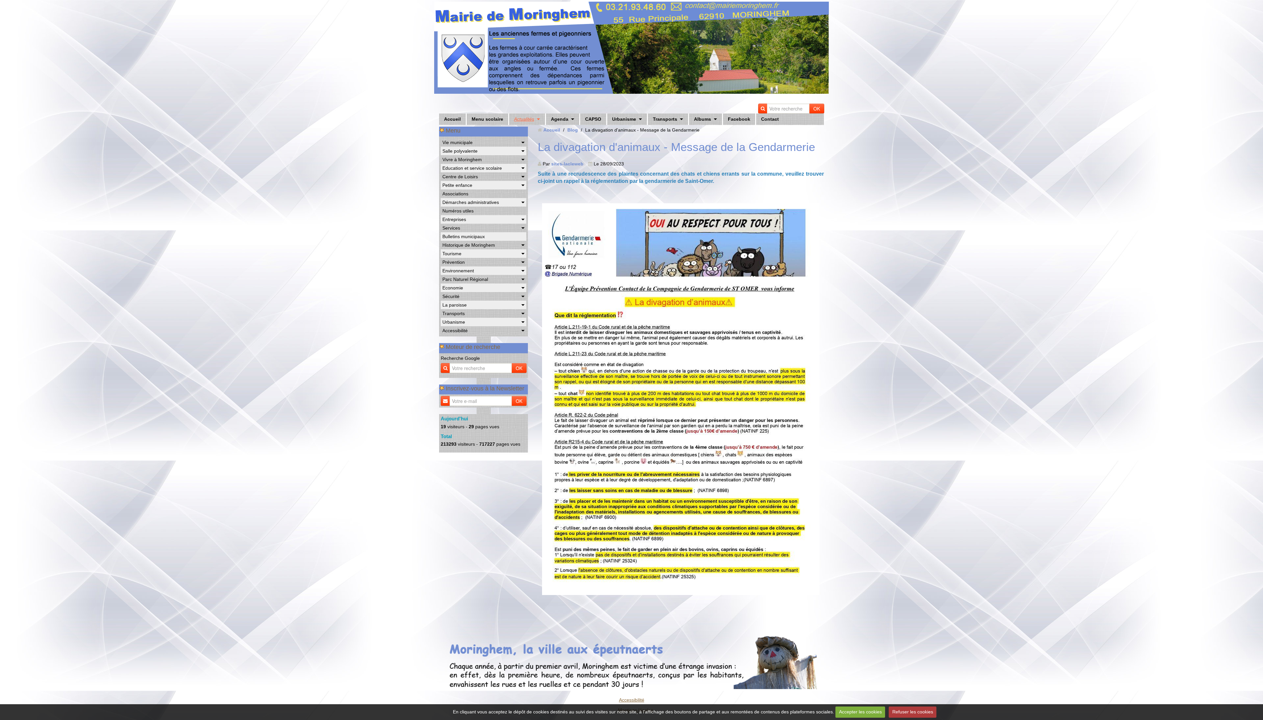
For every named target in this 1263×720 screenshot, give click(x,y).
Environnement (458, 270)
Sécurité (450, 296)
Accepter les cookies (860, 711)
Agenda (559, 119)
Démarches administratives (470, 202)
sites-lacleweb (567, 163)
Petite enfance (457, 185)
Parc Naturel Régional (465, 279)
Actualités (524, 119)
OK (816, 108)
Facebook (739, 119)
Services (451, 228)
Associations (455, 193)
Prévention (453, 262)
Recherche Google (460, 358)
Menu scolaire (487, 119)
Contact (770, 119)
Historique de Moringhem (468, 245)
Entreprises (454, 219)
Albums (702, 119)
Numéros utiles (458, 210)
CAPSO (593, 119)
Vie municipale (457, 142)
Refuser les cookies (912, 711)
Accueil (452, 119)
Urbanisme (624, 119)
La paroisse (454, 305)
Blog (572, 130)
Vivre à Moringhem (462, 159)
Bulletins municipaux (463, 236)
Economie (452, 287)
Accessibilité (455, 330)
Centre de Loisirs (460, 176)
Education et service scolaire (472, 168)
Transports (665, 119)
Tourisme (451, 253)
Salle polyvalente (460, 151)
